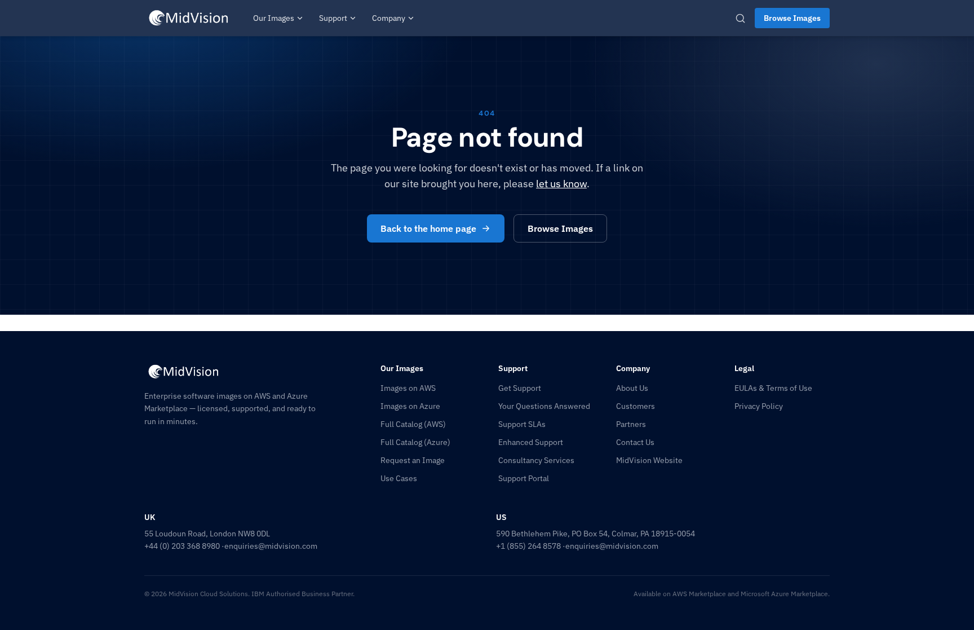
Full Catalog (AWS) (413, 424)
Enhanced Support (530, 442)
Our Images (273, 18)
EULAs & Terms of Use (773, 388)
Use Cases (398, 478)
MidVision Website (649, 460)
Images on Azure (410, 406)
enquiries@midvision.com (270, 546)
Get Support (519, 388)
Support (333, 18)
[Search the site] (740, 18)
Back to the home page (428, 228)
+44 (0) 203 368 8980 (182, 546)
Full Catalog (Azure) (415, 442)
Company (388, 18)
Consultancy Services (536, 460)
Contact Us (635, 442)
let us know (561, 183)
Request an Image (412, 460)
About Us (632, 388)
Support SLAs (522, 424)
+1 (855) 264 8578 (528, 546)
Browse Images (792, 18)
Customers (635, 406)
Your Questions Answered (544, 406)
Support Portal (523, 478)
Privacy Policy (758, 406)
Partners (631, 424)
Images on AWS (408, 388)
